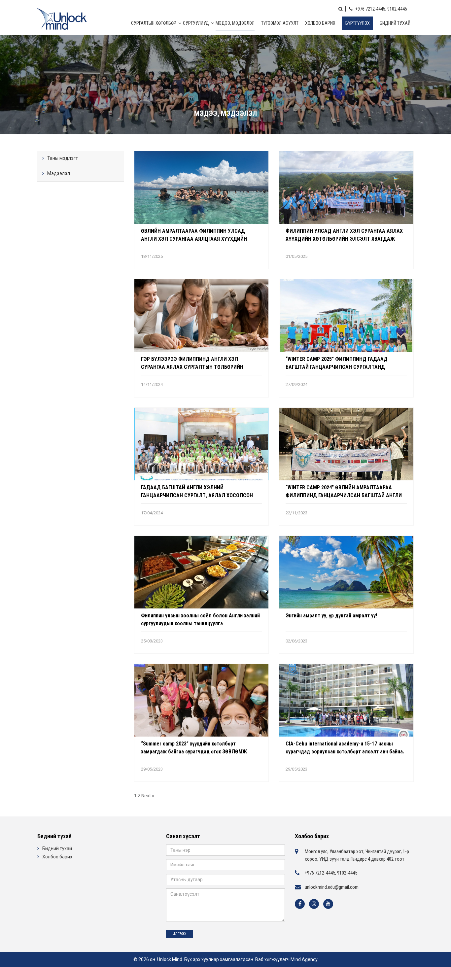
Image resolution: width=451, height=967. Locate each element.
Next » (147, 795)
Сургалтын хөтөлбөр (153, 23)
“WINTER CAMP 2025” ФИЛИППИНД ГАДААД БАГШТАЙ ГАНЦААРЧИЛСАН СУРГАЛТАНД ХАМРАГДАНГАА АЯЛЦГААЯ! (337, 367)
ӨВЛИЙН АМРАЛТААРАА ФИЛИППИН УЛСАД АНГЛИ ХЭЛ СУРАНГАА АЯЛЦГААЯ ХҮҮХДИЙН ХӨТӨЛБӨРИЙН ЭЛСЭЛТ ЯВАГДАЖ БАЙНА (194, 239)
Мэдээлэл (58, 173)
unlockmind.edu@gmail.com (332, 887)
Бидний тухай (395, 23)
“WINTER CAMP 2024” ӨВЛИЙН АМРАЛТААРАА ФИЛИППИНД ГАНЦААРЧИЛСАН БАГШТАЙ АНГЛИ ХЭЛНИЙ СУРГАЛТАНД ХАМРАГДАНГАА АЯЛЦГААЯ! (345, 495)
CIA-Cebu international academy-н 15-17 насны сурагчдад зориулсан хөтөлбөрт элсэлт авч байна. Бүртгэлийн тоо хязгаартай (345, 752)
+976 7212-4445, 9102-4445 (380, 9)
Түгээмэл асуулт (279, 23)
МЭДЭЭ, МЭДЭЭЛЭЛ (235, 23)
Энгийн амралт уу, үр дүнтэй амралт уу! (331, 615)
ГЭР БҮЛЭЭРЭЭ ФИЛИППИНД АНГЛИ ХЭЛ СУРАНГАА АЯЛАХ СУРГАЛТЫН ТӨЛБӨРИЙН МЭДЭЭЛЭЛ (192, 367)
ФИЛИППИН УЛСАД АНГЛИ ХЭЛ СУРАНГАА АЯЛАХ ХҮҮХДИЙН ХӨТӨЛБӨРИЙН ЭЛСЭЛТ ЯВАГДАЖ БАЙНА (344, 239)
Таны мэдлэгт (62, 158)
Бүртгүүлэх (357, 23)
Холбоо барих (320, 23)
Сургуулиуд (196, 23)
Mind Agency (304, 959)
